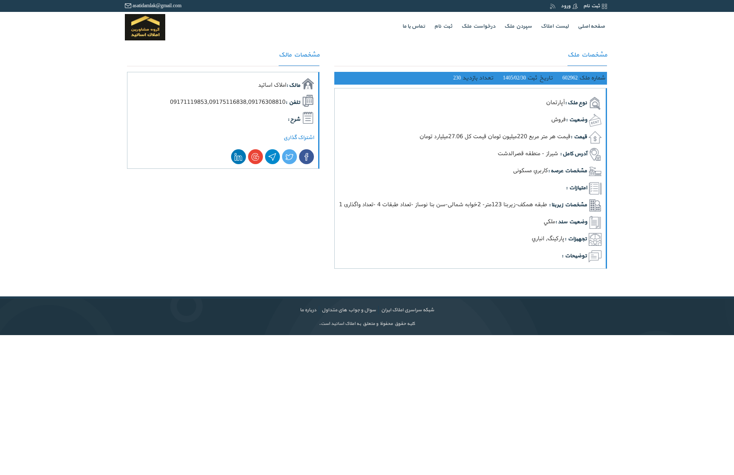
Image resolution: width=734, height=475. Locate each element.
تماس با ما (413, 26)
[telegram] (272, 156)
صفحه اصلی (589, 26)
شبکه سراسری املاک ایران (407, 310)
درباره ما (308, 310)
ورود (565, 6)
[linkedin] (238, 156)
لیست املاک (555, 26)
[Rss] (552, 6)
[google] (255, 156)
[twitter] (289, 156)
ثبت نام (591, 6)
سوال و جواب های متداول (349, 310)
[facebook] (306, 156)
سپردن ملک (518, 26)
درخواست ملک (478, 26)
